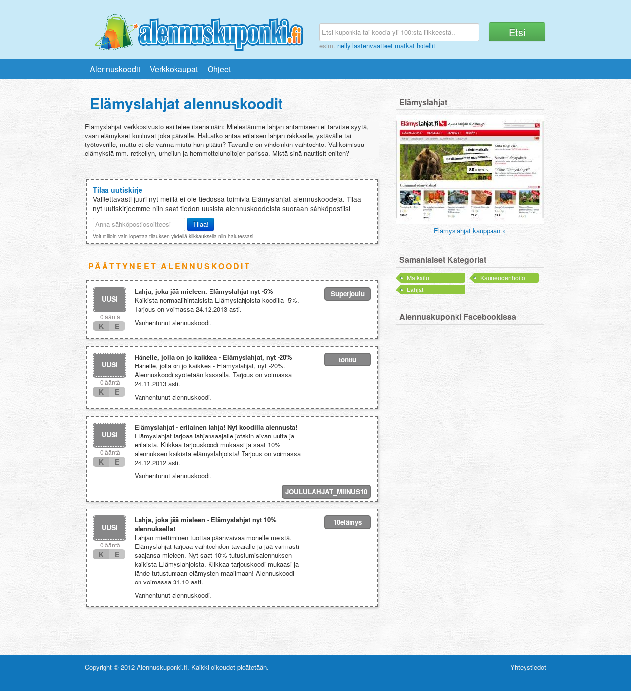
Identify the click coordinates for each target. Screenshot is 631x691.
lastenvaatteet (372, 45)
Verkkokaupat (174, 68)
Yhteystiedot (528, 667)
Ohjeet (219, 68)
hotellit (426, 45)
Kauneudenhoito (502, 277)
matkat (405, 45)
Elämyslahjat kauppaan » (470, 230)
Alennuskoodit (115, 68)
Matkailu (418, 277)
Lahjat (415, 289)
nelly (344, 45)
